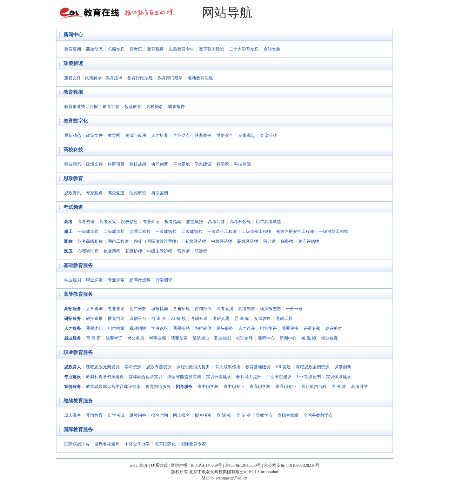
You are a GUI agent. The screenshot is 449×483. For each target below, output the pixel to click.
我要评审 (290, 328)
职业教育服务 (78, 352)
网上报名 (181, 415)
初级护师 (133, 251)
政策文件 (94, 135)
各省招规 (181, 308)
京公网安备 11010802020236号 (292, 465)
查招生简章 (288, 415)
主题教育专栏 (181, 49)
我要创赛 (179, 338)
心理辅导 (244, 338)
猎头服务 (224, 328)
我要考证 (114, 338)
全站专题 (271, 49)
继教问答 (137, 415)
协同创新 (159, 164)
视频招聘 (137, 328)
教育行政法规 (140, 77)
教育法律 (114, 77)
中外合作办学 (137, 444)
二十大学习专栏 (244, 49)
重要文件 (72, 77)
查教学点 (264, 415)
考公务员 (135, 338)
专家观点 (246, 135)
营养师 (183, 251)
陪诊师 (201, 251)
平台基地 (181, 164)
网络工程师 (118, 241)
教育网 (114, 135)
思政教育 (73, 178)
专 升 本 (338, 386)
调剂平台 (137, 318)
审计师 (269, 241)
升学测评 (163, 279)
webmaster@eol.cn (231, 478)
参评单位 (333, 328)
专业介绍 (151, 221)
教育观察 (155, 49)
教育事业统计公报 (81, 106)
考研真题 (221, 318)
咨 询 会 (158, 318)
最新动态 (72, 135)
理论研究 (137, 192)
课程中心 (266, 338)
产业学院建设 (278, 376)
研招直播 (94, 318)
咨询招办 (203, 308)
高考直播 (224, 308)
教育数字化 (75, 120)
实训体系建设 (338, 376)
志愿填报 (194, 221)
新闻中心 (73, 34)
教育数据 (73, 92)
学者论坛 (159, 328)
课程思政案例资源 (312, 366)
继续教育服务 (78, 400)
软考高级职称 (90, 241)
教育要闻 (72, 49)
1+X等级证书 (308, 376)
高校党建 (116, 192)
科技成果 (137, 164)
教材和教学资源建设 (105, 376)
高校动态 (94, 49)
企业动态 (181, 135)
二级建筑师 (191, 231)
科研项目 (116, 164)
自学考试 (116, 415)
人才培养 (159, 135)
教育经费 (111, 106)
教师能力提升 (248, 376)
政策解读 (73, 63)
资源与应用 (135, 135)
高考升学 (359, 386)
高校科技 (73, 149)
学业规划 (72, 279)
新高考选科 (139, 279)
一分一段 (294, 308)
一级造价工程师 (222, 231)
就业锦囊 (329, 338)
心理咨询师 (88, 251)
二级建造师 (114, 231)
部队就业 (201, 338)
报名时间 (159, 415)
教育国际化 (165, 444)
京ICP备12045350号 (243, 465)
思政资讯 (72, 192)
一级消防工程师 (333, 231)
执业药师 (111, 251)
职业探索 (94, 279)
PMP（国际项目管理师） (157, 241)
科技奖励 (242, 164)
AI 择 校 (178, 318)
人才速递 (246, 328)
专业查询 (116, 308)
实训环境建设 (218, 376)
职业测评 (268, 328)
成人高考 (72, 415)
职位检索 (116, 328)
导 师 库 (241, 318)
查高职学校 (259, 386)
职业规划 (222, 338)
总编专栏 (116, 49)
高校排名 (154, 106)
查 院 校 (223, 415)
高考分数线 (240, 221)
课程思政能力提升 (193, 366)
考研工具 (284, 318)
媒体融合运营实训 (145, 376)
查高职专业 (285, 386)
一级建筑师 (165, 231)
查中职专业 (233, 386)
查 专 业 (243, 415)
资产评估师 (308, 241)
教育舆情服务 (158, 386)
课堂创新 (342, 366)
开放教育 (94, 415)
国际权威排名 (76, 444)
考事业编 (157, 338)
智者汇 (135, 49)
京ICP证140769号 (206, 465)
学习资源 (133, 366)
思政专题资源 (159, 366)
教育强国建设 (211, 49)
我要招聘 (181, 328)
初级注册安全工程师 (295, 231)
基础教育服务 (78, 265)
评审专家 (311, 328)
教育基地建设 (257, 366)
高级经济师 (247, 241)
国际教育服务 (78, 429)
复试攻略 (262, 318)
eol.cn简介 (139, 465)
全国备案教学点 (318, 415)
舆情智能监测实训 (184, 376)
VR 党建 (283, 366)
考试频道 (73, 207)
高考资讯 (86, 221)
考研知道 (199, 318)
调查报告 (176, 106)
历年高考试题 (268, 221)
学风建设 (203, 164)
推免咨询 (116, 318)
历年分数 (137, 308)
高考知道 (246, 308)
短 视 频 (308, 338)
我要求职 (94, 328)
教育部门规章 (170, 77)
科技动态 (72, 164)
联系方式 (159, 465)
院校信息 (129, 221)
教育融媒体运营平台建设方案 (113, 386)
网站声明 (178, 465)
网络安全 (224, 135)
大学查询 (94, 308)
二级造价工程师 (256, 231)
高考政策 (107, 221)
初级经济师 (195, 241)
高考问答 (216, 221)
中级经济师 (221, 241)
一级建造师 (88, 231)
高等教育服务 (78, 294)
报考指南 (173, 221)
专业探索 (116, 279)
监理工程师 (139, 231)
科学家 (222, 164)
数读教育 (133, 106)
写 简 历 (93, 338)
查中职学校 (208, 386)
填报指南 (159, 308)
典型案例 (159, 192)
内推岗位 (203, 328)
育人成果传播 (227, 366)
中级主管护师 (159, 251)
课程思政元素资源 (103, 366)
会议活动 (268, 135)
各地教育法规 (200, 77)
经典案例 (203, 135)
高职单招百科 (314, 386)
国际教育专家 (193, 444)
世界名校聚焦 (107, 444)
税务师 (287, 241)
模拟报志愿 (270, 308)
